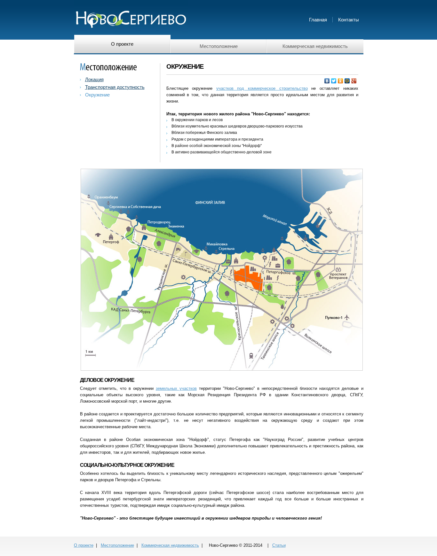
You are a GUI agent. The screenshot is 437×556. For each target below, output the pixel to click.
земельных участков (176, 388)
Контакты (348, 19)
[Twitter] (333, 81)
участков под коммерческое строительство (262, 88)
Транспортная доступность (115, 87)
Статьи (279, 545)
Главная (318, 19)
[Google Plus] (354, 81)
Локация (94, 79)
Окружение (97, 94)
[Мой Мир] (347, 81)
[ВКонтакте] (327, 81)
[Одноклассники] (340, 81)
